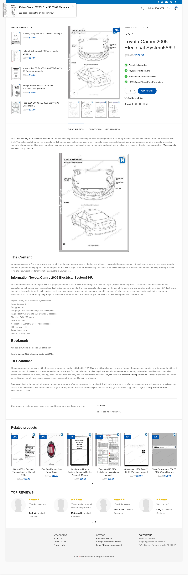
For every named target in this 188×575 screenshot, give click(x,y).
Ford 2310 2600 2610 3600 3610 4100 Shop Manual (41, 104)
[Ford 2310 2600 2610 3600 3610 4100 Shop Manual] (16, 107)
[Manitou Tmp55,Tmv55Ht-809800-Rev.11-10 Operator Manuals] (16, 73)
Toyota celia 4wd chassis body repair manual (126, 374)
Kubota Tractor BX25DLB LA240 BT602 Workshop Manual (45, 7)
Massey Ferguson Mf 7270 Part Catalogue (42, 33)
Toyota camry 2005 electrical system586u (35, 138)
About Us (58, 538)
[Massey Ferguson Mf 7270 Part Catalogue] (16, 38)
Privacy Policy (60, 545)
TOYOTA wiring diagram (37, 294)
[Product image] (23, 450)
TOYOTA (143, 27)
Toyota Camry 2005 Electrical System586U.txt (32, 354)
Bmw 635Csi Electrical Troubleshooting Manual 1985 (23, 472)
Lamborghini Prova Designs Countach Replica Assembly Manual (80, 472)
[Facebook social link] (132, 104)
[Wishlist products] (169, 8)
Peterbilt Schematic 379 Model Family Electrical (40, 52)
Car (134, 27)
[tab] (76, 128)
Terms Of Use (60, 541)
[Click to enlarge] (73, 93)
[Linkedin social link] (147, 104)
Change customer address (108, 541)
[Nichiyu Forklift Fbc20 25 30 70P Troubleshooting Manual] (16, 90)
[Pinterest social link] (144, 104)
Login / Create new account (109, 545)
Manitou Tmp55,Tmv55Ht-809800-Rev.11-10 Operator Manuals (42, 69)
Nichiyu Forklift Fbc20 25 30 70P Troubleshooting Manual (38, 87)
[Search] (142, 8)
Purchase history (104, 538)
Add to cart (147, 91)
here (31, 271)
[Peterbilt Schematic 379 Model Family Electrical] (16, 56)
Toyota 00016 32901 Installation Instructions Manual (108, 472)
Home (127, 27)
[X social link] (136, 104)
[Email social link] (140, 104)
